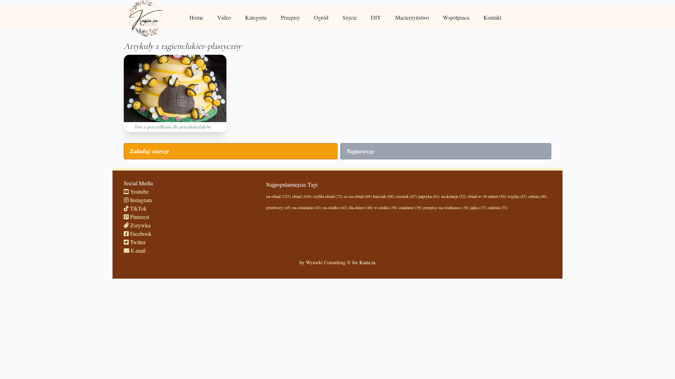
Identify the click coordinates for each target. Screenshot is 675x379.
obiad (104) (301, 196)
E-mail (137, 250)
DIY (376, 17)
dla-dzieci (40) (361, 207)
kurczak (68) (383, 196)
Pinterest (139, 216)
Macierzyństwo (412, 17)
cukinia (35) (498, 207)
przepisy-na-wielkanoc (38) (446, 207)
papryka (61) (429, 196)
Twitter (137, 242)
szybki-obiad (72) (327, 196)
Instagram (140, 200)
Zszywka (139, 225)
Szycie (349, 17)
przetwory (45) (278, 207)
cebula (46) (537, 196)
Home (196, 17)
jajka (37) (478, 207)
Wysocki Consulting (326, 262)
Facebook (140, 233)
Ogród (321, 17)
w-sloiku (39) (385, 207)
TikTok (138, 208)
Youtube (139, 191)
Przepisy (290, 17)
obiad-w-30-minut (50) (487, 196)
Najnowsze (360, 151)
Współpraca (456, 17)
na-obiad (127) (278, 196)
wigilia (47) (517, 196)
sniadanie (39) (410, 207)
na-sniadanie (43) (306, 207)
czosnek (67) (406, 196)
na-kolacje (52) (453, 196)
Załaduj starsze (149, 151)
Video (224, 17)
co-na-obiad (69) (358, 196)
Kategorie (256, 17)
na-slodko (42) (335, 207)
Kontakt (492, 17)
